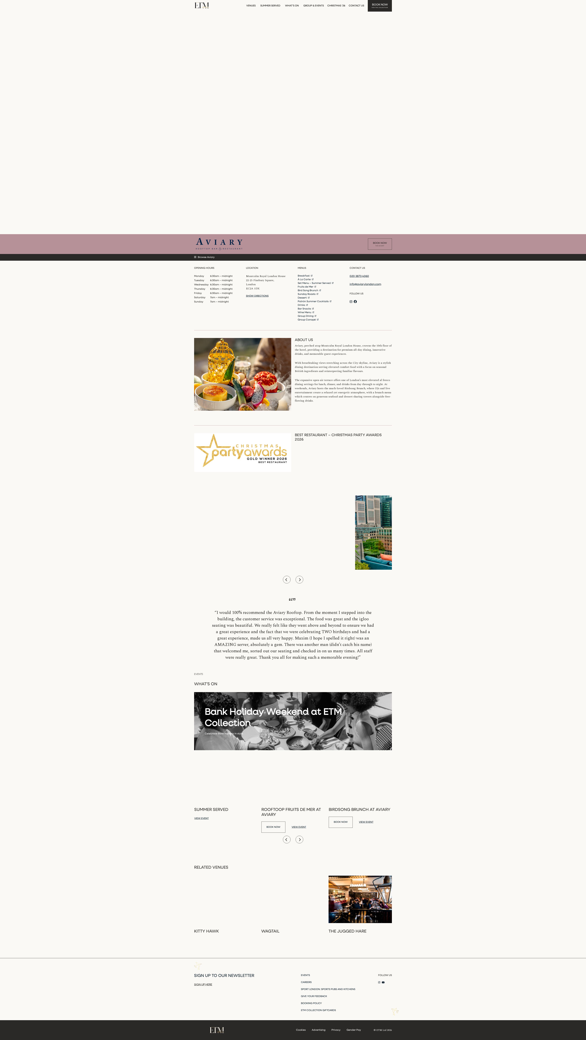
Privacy (335, 1030)
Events (305, 975)
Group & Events (313, 6)
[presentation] (287, 579)
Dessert (302, 298)
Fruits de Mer (306, 287)
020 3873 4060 (359, 276)
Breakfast (304, 276)
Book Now (380, 6)
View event (201, 818)
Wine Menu (305, 312)
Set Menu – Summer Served (314, 283)
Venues (251, 6)
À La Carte (304, 279)
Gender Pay (354, 1030)
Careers (306, 982)
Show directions (257, 296)
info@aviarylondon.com (365, 284)
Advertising (318, 1030)
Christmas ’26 (336, 6)
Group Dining (306, 316)
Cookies (301, 1030)
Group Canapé (307, 320)
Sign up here (203, 984)
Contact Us (356, 6)
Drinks (302, 305)
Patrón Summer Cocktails (313, 301)
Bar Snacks (305, 309)
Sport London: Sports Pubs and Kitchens (328, 989)
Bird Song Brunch (308, 290)
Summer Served (270, 6)
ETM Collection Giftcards (318, 1010)
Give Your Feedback (314, 996)
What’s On (292, 6)
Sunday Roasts (307, 294)
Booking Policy (311, 1003)
